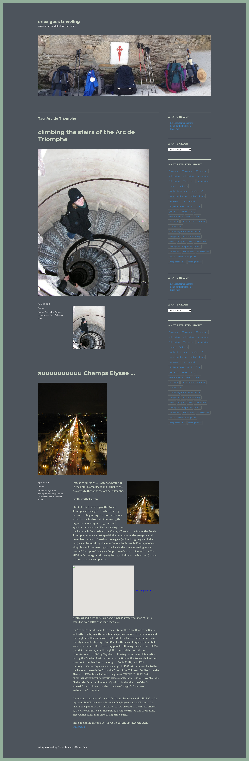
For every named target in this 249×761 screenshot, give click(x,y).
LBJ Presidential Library (181, 123)
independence (176, 216)
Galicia (184, 211)
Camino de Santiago (178, 191)
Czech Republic (188, 201)
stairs (40, 318)
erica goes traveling (59, 21)
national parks (175, 226)
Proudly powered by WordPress (74, 747)
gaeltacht (173, 211)
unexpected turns (177, 262)
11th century (174, 171)
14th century (174, 176)
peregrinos (174, 236)
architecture (203, 181)
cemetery (173, 201)
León (197, 216)
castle (171, 196)
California (183, 186)
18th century (202, 176)
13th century (201, 171)
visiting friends (194, 262)
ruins (190, 241)
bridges (172, 186)
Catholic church (197, 196)
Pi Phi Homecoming (191, 236)
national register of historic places (184, 231)
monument (43, 315)
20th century (189, 181)
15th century (188, 176)
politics (172, 241)
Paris (51, 315)
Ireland (189, 216)
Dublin (190, 206)
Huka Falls (175, 129)
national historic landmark (193, 221)
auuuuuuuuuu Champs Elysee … (86, 373)
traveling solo (203, 251)
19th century (43, 490)
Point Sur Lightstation (180, 126)
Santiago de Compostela (180, 246)
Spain (198, 246)
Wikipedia (79, 726)
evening (52, 494)
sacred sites (200, 241)
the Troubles (174, 251)
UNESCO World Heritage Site (182, 257)
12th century (187, 171)
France (41, 308)
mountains (174, 221)
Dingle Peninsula (176, 206)
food (198, 206)
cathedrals (182, 196)
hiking (192, 211)
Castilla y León (197, 191)
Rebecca (59, 315)
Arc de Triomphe (46, 312)
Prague (181, 241)
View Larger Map (142, 590)
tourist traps (188, 251)
